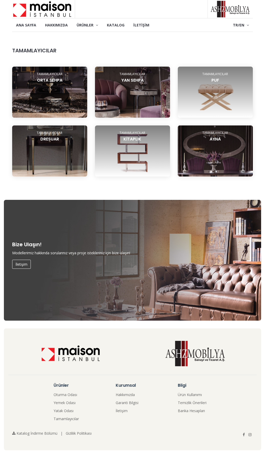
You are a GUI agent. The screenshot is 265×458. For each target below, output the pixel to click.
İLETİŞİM (141, 25)
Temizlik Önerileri (192, 402)
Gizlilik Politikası (79, 433)
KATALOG (115, 25)
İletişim (21, 264)
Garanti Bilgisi (127, 402)
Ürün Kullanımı (190, 394)
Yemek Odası (65, 402)
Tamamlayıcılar (66, 418)
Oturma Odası (65, 394)
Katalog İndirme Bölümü (36, 433)
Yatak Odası (63, 410)
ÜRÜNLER (85, 25)
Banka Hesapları (191, 410)
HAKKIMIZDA (56, 25)
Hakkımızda (125, 394)
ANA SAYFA (26, 25)
